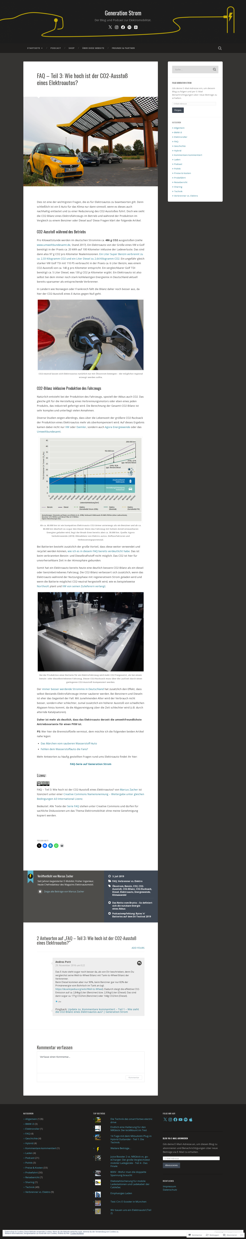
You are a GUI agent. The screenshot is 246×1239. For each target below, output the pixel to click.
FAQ (114, 881)
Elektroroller (180, 136)
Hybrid (177, 150)
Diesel (115, 892)
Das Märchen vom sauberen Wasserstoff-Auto (69, 743)
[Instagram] (116, 27)
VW (67, 427)
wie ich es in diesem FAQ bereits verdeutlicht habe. (99, 551)
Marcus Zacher (129, 789)
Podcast (56, 48)
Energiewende (142, 892)
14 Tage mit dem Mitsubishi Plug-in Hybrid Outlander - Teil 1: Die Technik (131, 1139)
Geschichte (180, 146)
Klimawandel (119, 895)
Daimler (81, 427)
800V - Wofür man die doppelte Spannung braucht (128, 1173)
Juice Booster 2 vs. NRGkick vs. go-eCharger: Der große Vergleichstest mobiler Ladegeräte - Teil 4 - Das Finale (130, 1161)
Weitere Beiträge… (120, 1148)
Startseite (33, 48)
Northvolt (43, 586)
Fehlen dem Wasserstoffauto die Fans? (64, 749)
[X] (165, 1119)
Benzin (128, 886)
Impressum (169, 1186)
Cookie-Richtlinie (77, 1233)
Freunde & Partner (123, 48)
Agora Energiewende (117, 427)
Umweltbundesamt (49, 431)
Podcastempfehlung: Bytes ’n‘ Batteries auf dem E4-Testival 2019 (131, 915)
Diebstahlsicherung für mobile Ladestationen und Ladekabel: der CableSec (129, 1184)
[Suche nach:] (195, 69)
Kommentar (134, 1077)
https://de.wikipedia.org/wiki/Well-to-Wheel (78, 989)
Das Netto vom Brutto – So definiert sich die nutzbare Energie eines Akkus (132, 905)
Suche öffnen (220, 48)
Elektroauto (126, 892)
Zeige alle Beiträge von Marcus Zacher (63, 891)
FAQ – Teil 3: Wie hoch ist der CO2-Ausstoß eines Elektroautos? (82, 79)
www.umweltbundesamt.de (53, 245)
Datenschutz (170, 1189)
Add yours (138, 947)
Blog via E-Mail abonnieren (175, 1138)
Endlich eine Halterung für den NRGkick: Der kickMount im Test (128, 1128)
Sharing (178, 186)
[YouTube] (180, 1119)
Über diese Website (93, 48)
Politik (177, 168)
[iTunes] (136, 27)
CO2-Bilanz (129, 889)
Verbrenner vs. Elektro (130, 881)
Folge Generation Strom (181, 82)
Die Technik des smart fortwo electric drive (131, 1120)
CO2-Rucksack (143, 889)
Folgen (178, 110)
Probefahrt (180, 177)
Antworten (139, 963)
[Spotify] (129, 27)
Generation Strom (123, 13)
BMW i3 (178, 132)
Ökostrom (117, 886)
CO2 (135, 886)
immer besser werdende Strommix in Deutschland (73, 689)
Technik (178, 191)
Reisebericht (180, 182)
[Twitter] (110, 27)
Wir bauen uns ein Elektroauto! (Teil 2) (130, 1211)
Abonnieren (171, 1165)
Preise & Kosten (182, 173)
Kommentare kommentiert (188, 155)
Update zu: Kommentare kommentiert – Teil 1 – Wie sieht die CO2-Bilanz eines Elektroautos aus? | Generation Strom (97, 1010)
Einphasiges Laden (121, 1193)
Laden (177, 159)
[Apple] (190, 1119)
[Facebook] (123, 27)
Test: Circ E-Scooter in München (128, 1201)
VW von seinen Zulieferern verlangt (83, 586)
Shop (72, 48)
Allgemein (179, 127)
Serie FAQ (73, 806)
